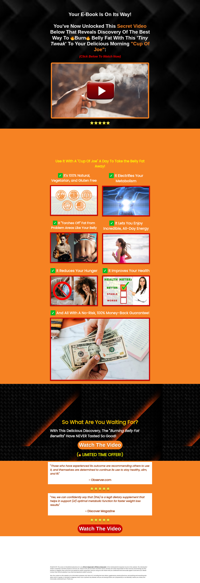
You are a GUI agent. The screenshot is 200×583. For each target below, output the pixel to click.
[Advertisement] (100, 144)
